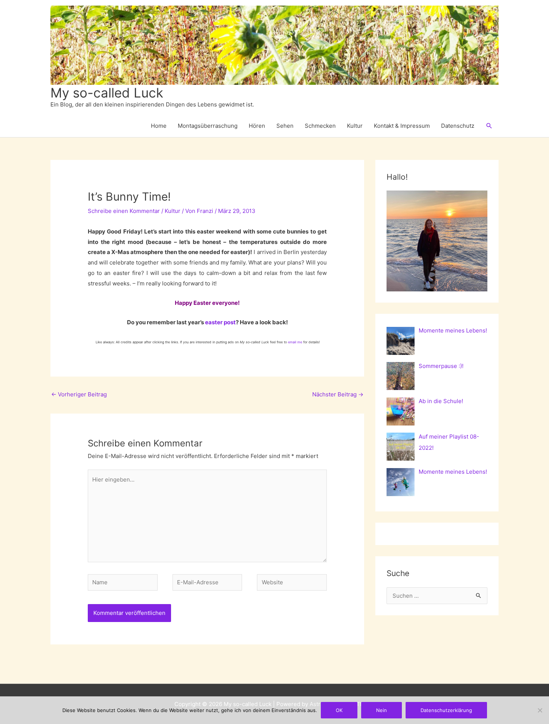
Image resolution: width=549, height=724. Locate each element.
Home (159, 125)
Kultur (355, 125)
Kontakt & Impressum (402, 125)
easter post (220, 322)
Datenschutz (457, 125)
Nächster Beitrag (337, 394)
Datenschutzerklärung (446, 710)
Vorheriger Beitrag (79, 394)
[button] (489, 126)
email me (295, 342)
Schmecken (320, 125)
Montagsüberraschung (208, 125)
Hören (257, 125)
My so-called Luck (106, 92)
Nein (381, 710)
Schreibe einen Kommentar (124, 210)
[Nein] (539, 710)
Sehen (285, 125)
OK (339, 710)
